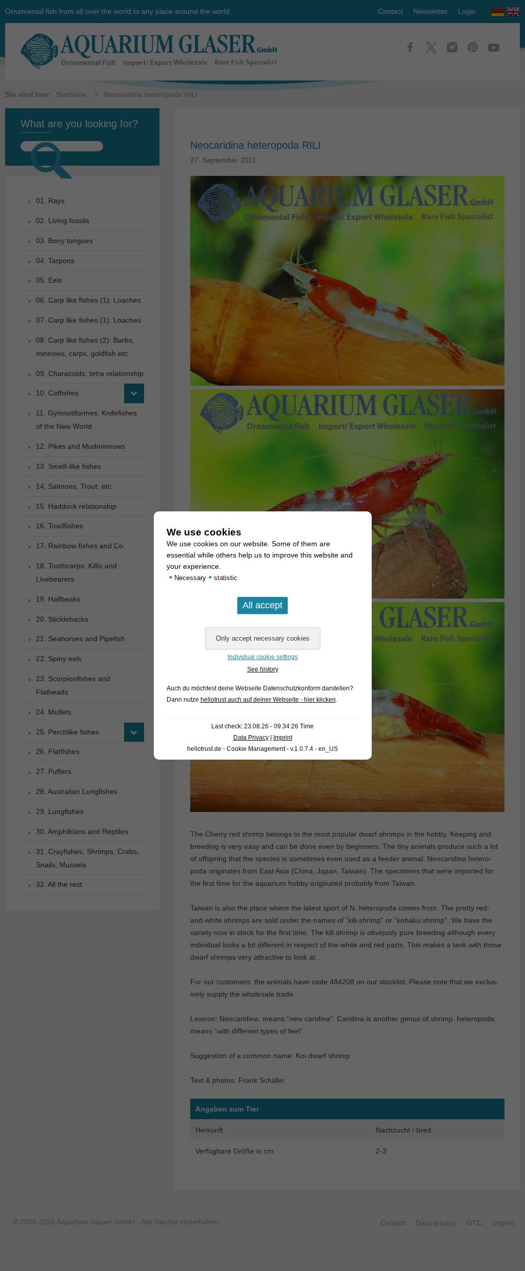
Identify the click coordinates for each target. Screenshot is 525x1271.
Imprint (282, 737)
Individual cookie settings (263, 657)
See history (262, 669)
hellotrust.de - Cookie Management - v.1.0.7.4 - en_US (262, 748)
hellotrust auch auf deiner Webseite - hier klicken (268, 699)
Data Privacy (251, 737)
